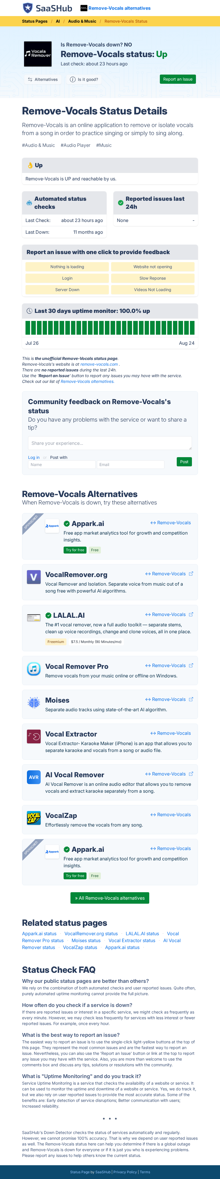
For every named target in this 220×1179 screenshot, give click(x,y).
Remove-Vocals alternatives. (88, 381)
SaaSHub (103, 1172)
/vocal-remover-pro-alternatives (61, 659)
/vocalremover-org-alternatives (60, 568)
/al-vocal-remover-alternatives (60, 768)
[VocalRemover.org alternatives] (34, 577)
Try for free (75, 550)
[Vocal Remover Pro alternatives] (34, 669)
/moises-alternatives (48, 693)
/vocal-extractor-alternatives (57, 727)
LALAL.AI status (142, 933)
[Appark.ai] (52, 526)
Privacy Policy (125, 1172)
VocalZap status (80, 947)
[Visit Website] (191, 573)
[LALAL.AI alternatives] (34, 618)
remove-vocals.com (99, 364)
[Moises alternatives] (34, 703)
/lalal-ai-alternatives (48, 608)
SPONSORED (30, 522)
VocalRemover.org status (91, 933)
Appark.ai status (39, 933)
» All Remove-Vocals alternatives (110, 898)
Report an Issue (177, 79)
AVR (34, 777)
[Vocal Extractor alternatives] (34, 736)
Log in (34, 457)
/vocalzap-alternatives (51, 809)
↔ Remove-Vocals (170, 522)
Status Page (80, 1172)
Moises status (86, 940)
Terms (145, 1172)
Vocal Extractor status (132, 940)
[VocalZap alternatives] (34, 818)
